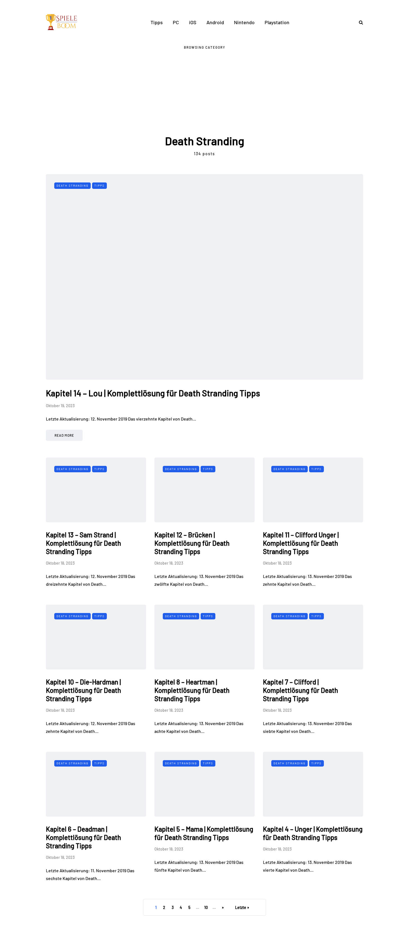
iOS (192, 22)
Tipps (157, 22)
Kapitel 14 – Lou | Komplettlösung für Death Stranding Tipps (153, 393)
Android (215, 22)
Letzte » (242, 907)
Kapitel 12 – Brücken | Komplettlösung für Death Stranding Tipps (192, 543)
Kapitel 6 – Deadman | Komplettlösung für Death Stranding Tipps (83, 837)
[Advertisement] (204, 92)
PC (176, 22)
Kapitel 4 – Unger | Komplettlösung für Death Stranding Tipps (313, 833)
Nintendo (244, 22)
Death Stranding (72, 185)
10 (206, 907)
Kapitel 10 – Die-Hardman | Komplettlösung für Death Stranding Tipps (83, 690)
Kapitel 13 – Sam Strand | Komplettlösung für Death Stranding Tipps (83, 543)
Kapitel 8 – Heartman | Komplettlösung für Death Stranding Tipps (192, 690)
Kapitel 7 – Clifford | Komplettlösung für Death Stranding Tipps (300, 690)
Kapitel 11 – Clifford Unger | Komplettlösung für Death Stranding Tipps (301, 543)
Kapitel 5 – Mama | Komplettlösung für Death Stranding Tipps (203, 833)
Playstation (277, 22)
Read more (64, 435)
